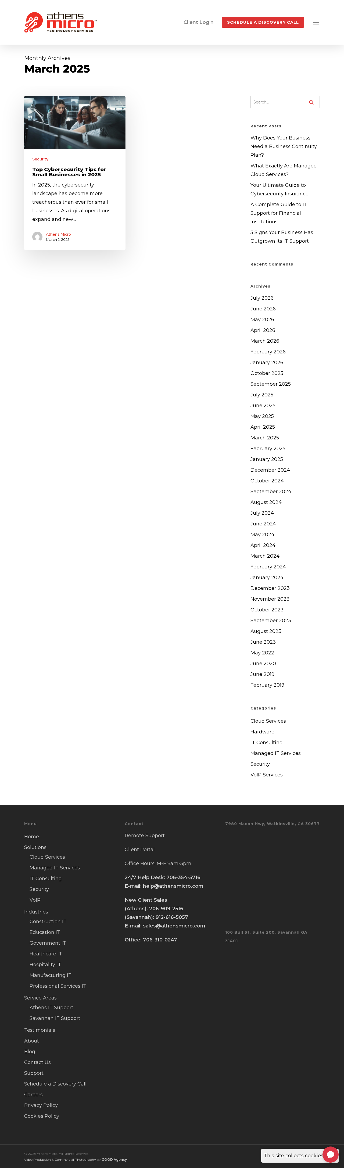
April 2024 (262, 545)
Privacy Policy (41, 1105)
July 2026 (262, 298)
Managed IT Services (275, 753)
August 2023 (265, 631)
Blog (29, 1052)
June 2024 (263, 524)
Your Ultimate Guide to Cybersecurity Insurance (279, 189)
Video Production (37, 1160)
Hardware (262, 732)
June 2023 (263, 642)
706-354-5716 (183, 877)
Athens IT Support (51, 1008)
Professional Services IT (58, 986)
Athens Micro (58, 234)
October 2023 (267, 610)
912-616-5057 (172, 917)
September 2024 (270, 492)
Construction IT (48, 922)
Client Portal (140, 849)
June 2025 (262, 406)
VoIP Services (266, 775)
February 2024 (268, 567)
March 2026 (264, 341)
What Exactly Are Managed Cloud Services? (283, 170)
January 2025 (266, 459)
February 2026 (268, 352)
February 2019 (267, 685)
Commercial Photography (75, 1160)
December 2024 (270, 470)
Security (40, 159)
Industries (36, 912)
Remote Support (145, 836)
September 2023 (270, 621)
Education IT (45, 932)
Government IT (48, 943)
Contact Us (37, 1062)
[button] (316, 22)
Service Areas (40, 998)
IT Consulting (266, 743)
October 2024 (267, 481)
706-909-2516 (166, 909)
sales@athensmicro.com (174, 926)
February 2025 (267, 449)
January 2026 (266, 363)
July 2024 (262, 513)
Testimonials (39, 1030)
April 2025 (262, 427)
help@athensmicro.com (173, 886)
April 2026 (262, 330)
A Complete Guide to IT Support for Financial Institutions (278, 213)
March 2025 (264, 438)
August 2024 (266, 502)
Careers (33, 1095)
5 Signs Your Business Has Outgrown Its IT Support (281, 237)
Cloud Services (268, 721)
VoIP (35, 900)
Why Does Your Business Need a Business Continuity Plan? (283, 146)
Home (31, 837)
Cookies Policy (41, 1116)
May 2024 (262, 535)
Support (34, 1073)
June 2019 (262, 674)
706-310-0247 (160, 940)
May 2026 (262, 320)
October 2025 (266, 373)
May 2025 (262, 416)
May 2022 (262, 653)
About (31, 1041)
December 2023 (270, 588)
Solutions (35, 847)
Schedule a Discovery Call (55, 1084)
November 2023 (269, 599)
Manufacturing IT (50, 975)
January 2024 (267, 578)
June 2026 (263, 309)
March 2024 (265, 556)
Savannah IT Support (55, 1018)
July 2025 (261, 395)
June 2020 (263, 664)
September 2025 (270, 384)
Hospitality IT (45, 965)
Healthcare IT (46, 954)
